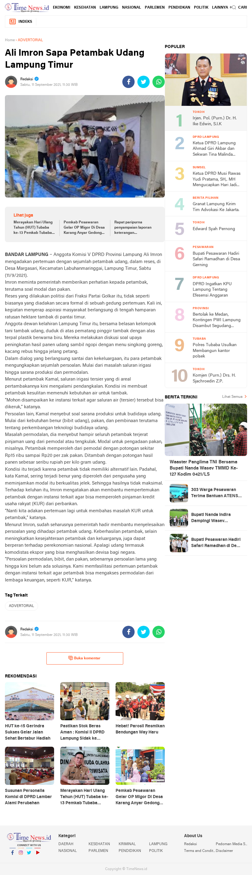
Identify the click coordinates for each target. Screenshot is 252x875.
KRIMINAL (127, 844)
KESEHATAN (85, 8)
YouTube (37, 860)
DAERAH (65, 844)
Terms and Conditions (199, 851)
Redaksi (190, 844)
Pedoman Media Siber (231, 844)
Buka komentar (87, 658)
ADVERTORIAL (21, 606)
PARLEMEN (155, 8)
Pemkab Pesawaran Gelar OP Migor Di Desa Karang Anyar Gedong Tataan (84, 228)
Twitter (29, 860)
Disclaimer (224, 851)
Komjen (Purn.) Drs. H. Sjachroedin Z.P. (214, 378)
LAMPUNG (109, 8)
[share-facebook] (128, 82)
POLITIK (201, 8)
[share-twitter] (143, 82)
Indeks (25, 22)
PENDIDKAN (179, 8)
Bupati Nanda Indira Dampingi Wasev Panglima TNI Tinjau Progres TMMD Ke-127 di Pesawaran (215, 518)
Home (10, 40)
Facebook (13, 860)
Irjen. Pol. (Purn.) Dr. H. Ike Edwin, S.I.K (215, 121)
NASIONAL (131, 8)
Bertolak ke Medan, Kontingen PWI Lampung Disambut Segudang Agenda (217, 320)
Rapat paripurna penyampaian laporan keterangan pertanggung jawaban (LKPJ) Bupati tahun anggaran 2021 (133, 228)
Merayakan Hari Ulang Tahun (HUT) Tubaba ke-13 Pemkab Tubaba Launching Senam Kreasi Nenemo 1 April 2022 (33, 228)
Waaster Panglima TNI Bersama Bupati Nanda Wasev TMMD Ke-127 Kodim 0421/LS (204, 468)
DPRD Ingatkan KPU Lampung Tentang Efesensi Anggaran (212, 290)
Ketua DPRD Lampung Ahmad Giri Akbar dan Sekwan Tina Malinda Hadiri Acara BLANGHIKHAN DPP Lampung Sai (214, 149)
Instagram (21, 860)
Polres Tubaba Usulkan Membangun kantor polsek (215, 351)
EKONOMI (61, 8)
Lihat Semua (232, 397)
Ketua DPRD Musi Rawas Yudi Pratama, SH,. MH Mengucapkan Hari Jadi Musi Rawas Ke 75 (217, 179)
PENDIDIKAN (130, 851)
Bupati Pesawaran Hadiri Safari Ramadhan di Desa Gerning (216, 259)
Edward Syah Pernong (214, 229)
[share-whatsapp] (158, 82)
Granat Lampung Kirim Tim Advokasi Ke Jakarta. (216, 207)
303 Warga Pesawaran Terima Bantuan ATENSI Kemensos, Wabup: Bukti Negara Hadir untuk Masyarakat (215, 493)
